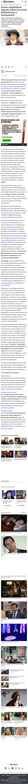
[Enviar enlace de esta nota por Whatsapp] (9, 67)
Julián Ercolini (5, 376)
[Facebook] (5, 768)
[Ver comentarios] (26, 5)
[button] (14, 38)
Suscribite (6, 140)
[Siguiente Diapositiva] (26, 498)
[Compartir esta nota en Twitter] (5, 67)
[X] (9, 768)
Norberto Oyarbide (7, 411)
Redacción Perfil (10, 71)
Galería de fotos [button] (7, 27)
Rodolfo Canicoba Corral (8, 392)
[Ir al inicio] (8, 1)
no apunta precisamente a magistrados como (13, 283)
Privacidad (21, 772)
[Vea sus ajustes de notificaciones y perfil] (25, 1)
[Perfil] (14, 765)
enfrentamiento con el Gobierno (11, 213)
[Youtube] (12, 768)
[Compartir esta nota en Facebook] (2, 67)
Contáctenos (15, 772)
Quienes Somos (9, 772)
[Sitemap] (22, 768)
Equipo (24, 772)
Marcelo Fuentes (12, 229)
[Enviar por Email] (12, 67)
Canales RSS (3, 772)
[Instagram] (16, 768)
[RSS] (19, 768)
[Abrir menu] (2, 2)
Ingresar (22, 1)
